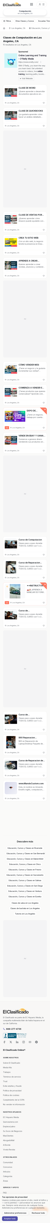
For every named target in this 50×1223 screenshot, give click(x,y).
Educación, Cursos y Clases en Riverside (25, 848)
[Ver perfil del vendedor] (7, 586)
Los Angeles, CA (18, 28)
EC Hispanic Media (11, 1117)
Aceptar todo (10, 1218)
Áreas (5, 1181)
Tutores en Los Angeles (25, 914)
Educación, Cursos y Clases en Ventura (25, 891)
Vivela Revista (9, 1149)
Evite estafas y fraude (12, 1086)
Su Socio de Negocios (12, 1131)
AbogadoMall (8, 1140)
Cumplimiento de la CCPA (13, 1100)
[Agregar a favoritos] (43, 102)
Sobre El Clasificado (11, 1063)
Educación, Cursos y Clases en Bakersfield (25, 859)
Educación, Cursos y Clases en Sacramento (25, 875)
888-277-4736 (13, 1029)
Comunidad (8, 1162)
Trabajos (7, 1072)
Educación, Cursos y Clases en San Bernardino (26, 853)
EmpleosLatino (9, 1126)
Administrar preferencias (15, 1213)
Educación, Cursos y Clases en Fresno (25, 870)
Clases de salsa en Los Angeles (25, 903)
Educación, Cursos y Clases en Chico (25, 864)
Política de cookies (11, 1095)
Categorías (7, 1176)
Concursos (7, 1167)
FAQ (5, 1193)
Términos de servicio (12, 1077)
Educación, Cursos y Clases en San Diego (25, 886)
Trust (5, 1081)
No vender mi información (14, 1104)
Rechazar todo (38, 1213)
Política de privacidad (12, 1090)
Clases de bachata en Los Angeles (25, 908)
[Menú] (41, 4)
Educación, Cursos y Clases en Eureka (25, 896)
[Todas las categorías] (31, 4)
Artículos (6, 1172)
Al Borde (6, 1145)
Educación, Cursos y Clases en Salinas (25, 880)
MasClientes (8, 1136)
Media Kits (7, 1067)
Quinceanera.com (10, 1122)
